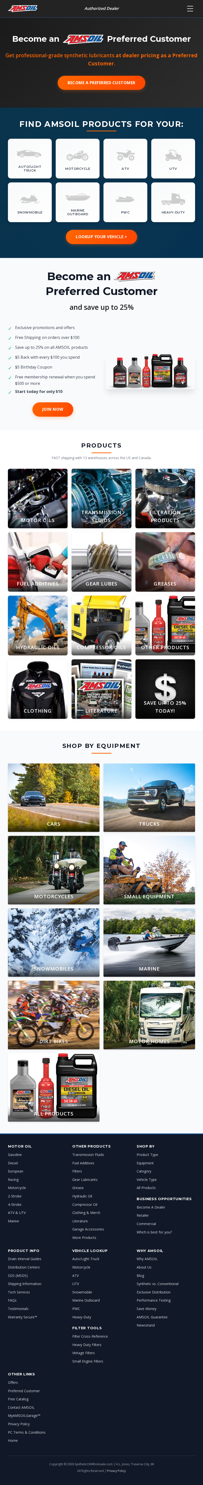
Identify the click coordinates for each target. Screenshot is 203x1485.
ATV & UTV (17, 1212)
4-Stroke (15, 1204)
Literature (80, 1221)
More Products (84, 1237)
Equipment (145, 1163)
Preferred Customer (24, 1390)
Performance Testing (154, 1300)
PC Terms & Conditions (27, 1432)
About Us (144, 1267)
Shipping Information (24, 1283)
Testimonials (18, 1308)
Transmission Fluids (88, 1154)
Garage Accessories (88, 1229)
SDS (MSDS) (18, 1275)
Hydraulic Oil (82, 1196)
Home (13, 1440)
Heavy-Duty (81, 1317)
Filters (77, 1171)
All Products (146, 1187)
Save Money (146, 1308)
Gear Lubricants (85, 1179)
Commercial (146, 1223)
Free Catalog (18, 1399)
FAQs (12, 1300)
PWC (76, 1308)
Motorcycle (17, 1187)
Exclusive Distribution (154, 1292)
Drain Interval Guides (24, 1258)
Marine (13, 1221)
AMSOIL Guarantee (152, 1317)
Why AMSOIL (147, 1258)
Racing (13, 1179)
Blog (140, 1275)
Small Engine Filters (87, 1361)
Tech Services (19, 1292)
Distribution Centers (24, 1267)
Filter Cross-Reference (90, 1336)
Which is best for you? (154, 1232)
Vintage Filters (83, 1352)
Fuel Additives (83, 1163)
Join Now (52, 409)
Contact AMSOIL (21, 1407)
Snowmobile (82, 1292)
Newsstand (146, 1325)
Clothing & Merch (86, 1212)
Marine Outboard (86, 1300)
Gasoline (15, 1154)
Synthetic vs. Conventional (157, 1283)
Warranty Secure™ (22, 1317)
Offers (13, 1382)
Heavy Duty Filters (87, 1344)
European (15, 1171)
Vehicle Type (147, 1179)
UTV (75, 1283)
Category (144, 1171)
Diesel (13, 1163)
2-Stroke (15, 1196)
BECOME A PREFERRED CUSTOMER (101, 82)
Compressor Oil (84, 1204)
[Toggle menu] (190, 8)
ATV (75, 1275)
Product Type (147, 1154)
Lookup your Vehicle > (101, 236)
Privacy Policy (19, 1424)
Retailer (143, 1215)
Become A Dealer (151, 1207)
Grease (78, 1187)
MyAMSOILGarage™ (24, 1415)
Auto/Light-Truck (85, 1258)
